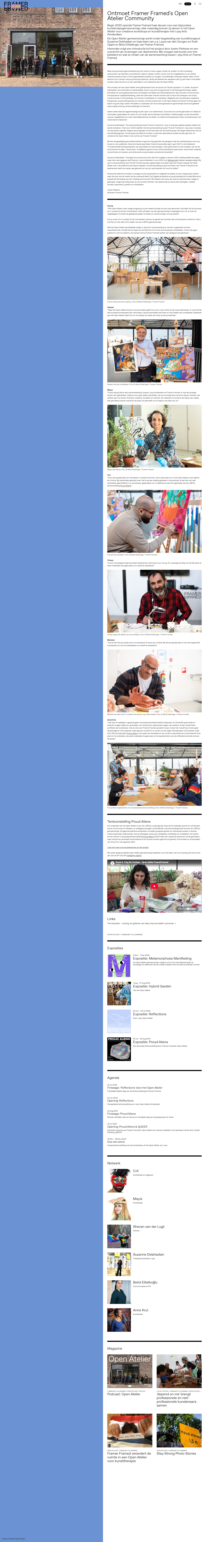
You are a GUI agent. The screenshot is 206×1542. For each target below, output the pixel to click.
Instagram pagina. (134, 855)
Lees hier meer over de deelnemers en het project (127, 847)
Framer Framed (16, 6)
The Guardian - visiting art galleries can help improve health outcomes (140, 923)
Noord (188, 4)
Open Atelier (113, 934)
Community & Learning (131, 934)
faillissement (173, 160)
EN (180, 3)
